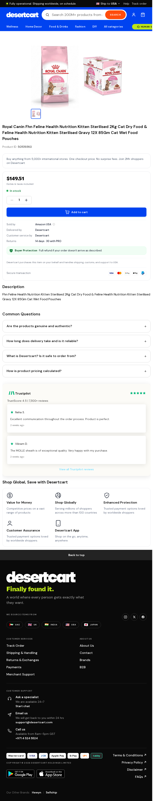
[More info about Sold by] (54, 224)
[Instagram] (125, 617)
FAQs (141, 777)
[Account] (133, 14)
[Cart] (143, 14)
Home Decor (34, 26)
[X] (134, 617)
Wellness (12, 26)
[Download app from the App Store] (51, 774)
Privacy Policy (134, 762)
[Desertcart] (22, 14)
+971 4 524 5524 (27, 738)
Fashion (80, 26)
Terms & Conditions (130, 755)
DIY (94, 26)
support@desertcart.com (34, 722)
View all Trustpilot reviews (76, 469)
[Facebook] (143, 617)
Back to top (76, 555)
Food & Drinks (58, 26)
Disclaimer (137, 770)
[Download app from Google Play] (20, 774)
